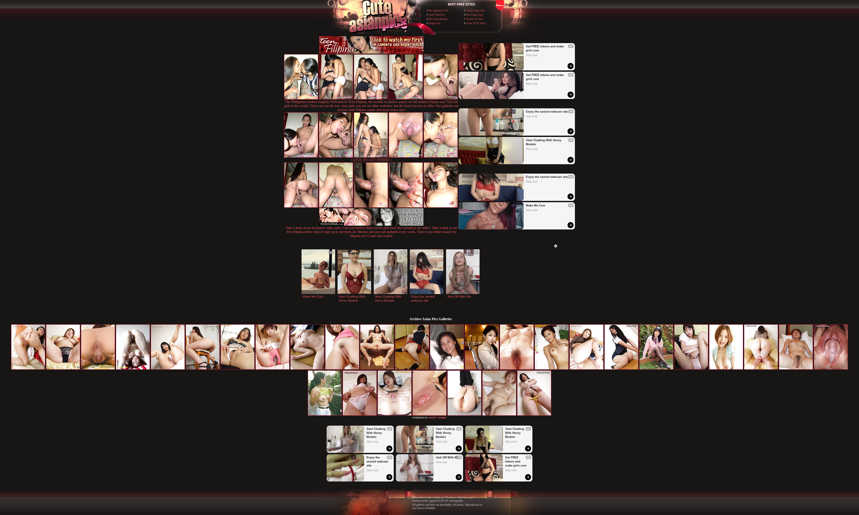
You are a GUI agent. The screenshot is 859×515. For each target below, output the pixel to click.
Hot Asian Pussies (438, 19)
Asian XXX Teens (476, 23)
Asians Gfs (434, 23)
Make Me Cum (535, 205)
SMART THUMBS (438, 417)
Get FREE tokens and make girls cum (545, 48)
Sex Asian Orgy (474, 14)
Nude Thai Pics (436, 14)
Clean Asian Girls (475, 10)
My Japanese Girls (438, 10)
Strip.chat (531, 55)
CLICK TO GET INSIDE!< (371, 160)
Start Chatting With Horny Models (544, 142)
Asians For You (474, 19)
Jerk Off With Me (459, 296)
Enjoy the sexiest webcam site (547, 111)
